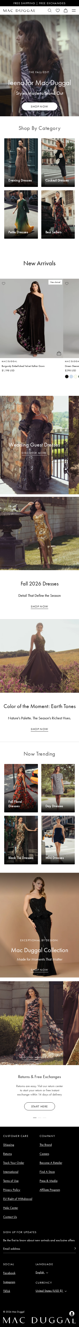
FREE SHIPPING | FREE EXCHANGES (39, 3)
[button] (66, 10)
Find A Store (47, 1172)
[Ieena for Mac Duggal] (39, 65)
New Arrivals (39, 263)
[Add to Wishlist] (3, 283)
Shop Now (39, 606)
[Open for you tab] (72, 1314)
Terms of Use (11, 1181)
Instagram (9, 1282)
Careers (44, 1154)
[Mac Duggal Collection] (39, 925)
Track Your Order (13, 1163)
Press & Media (49, 1181)
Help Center (10, 1208)
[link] (67, 376)
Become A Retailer (51, 1163)
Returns (7, 1154)
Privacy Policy (11, 1190)
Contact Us (10, 1217)
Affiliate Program (50, 1190)
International (10, 1172)
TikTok (6, 1291)
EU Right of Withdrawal (17, 1199)
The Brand (46, 1145)
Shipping (8, 1145)
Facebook (9, 1273)
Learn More (39, 1106)
